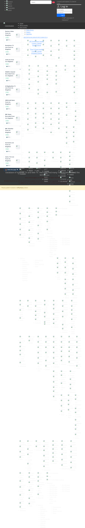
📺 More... (8, 39)
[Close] (69, 4)
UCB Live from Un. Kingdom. (9, 60)
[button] (58, 3)
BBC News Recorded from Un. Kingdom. (10, 116)
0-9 (46, 37)
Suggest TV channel (70, 1)
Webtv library (30, 30)
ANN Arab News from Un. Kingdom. (10, 102)
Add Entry (29, 34)
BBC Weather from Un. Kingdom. (9, 130)
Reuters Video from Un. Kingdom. (9, 33)
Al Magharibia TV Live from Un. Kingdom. (10, 88)
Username (69, 18)
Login (63, 1)
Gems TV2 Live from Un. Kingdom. (9, 158)
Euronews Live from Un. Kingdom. (9, 144)
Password (65, 20)
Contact (59, 1)
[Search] (53, 2)
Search (28, 32)
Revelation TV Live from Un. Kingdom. (9, 47)
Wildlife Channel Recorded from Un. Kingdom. (10, 73)
